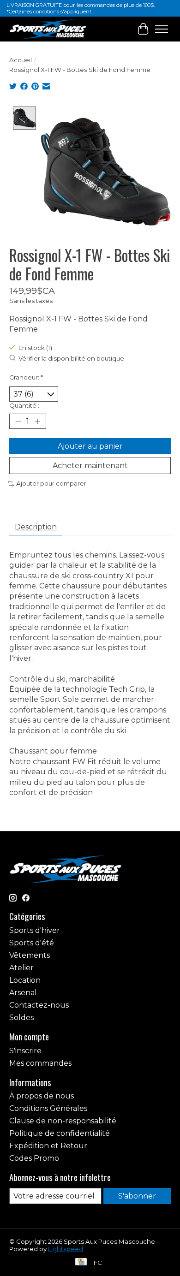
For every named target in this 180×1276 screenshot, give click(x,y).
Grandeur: (26, 377)
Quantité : (24, 405)
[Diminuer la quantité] (18, 421)
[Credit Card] (81, 1262)
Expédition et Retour (48, 1145)
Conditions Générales (48, 1108)
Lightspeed (65, 1248)
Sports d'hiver (34, 930)
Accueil (20, 60)
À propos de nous (41, 1096)
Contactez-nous (39, 1005)
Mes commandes (40, 1063)
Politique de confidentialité (59, 1133)
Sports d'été (31, 942)
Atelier (21, 967)
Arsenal (23, 992)
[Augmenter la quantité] (37, 421)
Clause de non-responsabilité (62, 1120)
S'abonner (137, 1196)
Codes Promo (34, 1158)
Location (25, 980)
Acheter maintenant (90, 465)
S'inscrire (25, 1050)
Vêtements (29, 955)
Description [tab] (36, 526)
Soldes (21, 1017)
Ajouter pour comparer (51, 483)
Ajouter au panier (90, 446)
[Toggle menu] (161, 29)
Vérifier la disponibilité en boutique (71, 358)
